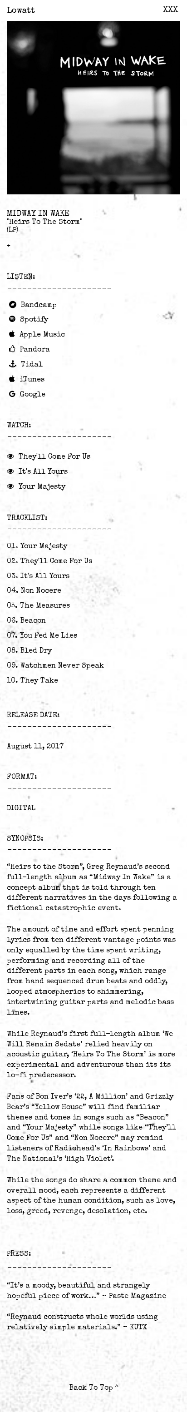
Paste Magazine (137, 1296)
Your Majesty (42, 487)
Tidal (32, 365)
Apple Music (42, 335)
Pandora (35, 350)
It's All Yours (43, 472)
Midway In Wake (38, 214)
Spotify (34, 320)
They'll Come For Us (54, 457)
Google (32, 395)
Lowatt (21, 11)
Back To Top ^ (93, 1388)
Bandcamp (39, 305)
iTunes (32, 380)
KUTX (138, 1328)
